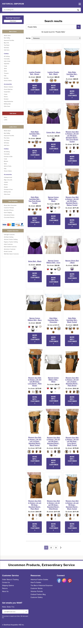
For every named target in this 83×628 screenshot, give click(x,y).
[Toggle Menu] (79, 4)
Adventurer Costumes (9, 249)
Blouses (6, 161)
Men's (5, 117)
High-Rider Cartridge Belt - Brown (34, 134)
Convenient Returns (9, 217)
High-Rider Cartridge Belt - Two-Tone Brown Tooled (35, 200)
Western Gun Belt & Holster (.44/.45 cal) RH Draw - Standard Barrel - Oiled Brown (53, 505)
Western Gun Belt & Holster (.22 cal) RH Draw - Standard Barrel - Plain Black (34, 505)
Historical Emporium (13, 4)
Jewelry (6, 182)
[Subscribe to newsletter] (26, 612)
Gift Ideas (6, 47)
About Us (5, 591)
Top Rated (6, 45)
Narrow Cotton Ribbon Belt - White (53, 380)
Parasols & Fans (8, 189)
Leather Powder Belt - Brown (35, 73)
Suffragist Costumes (9, 234)
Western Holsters (8, 87)
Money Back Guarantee (10, 205)
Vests (5, 68)
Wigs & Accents (8, 180)
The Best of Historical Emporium (42, 585)
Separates (6, 63)
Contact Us (6, 582)
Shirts (5, 71)
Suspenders (7, 92)
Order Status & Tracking (10, 579)
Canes (5, 94)
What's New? (7, 35)
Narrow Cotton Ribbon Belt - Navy (35, 319)
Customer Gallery (37, 597)
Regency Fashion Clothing (11, 242)
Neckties (6, 78)
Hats (5, 75)
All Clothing (7, 56)
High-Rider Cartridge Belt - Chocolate (53, 320)
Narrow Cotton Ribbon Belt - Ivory (53, 261)
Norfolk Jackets (8, 251)
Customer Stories (36, 588)
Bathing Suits (7, 104)
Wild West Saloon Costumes (11, 254)
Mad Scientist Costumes (10, 246)
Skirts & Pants (7, 166)
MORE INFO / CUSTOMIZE (35, 87)
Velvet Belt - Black (34, 261)
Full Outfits (7, 59)
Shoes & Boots (8, 80)
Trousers (6, 73)
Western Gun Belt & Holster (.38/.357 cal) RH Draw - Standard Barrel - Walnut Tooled (72, 201)
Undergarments (8, 177)
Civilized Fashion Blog (38, 594)
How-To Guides (36, 582)
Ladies (5, 119)
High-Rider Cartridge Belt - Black (72, 74)
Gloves (6, 96)
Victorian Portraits (37, 591)
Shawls (6, 187)
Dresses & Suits (8, 156)
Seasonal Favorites (9, 40)
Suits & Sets (7, 61)
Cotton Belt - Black (53, 132)
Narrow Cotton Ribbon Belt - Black (53, 199)
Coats (5, 66)
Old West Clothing (8, 237)
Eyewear (6, 99)
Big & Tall (6, 43)
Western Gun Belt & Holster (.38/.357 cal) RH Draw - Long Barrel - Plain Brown (35, 382)
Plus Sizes (6, 138)
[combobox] (50, 27)
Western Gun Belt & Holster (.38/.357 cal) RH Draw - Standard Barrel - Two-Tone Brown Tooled (72, 136)
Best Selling (7, 38)
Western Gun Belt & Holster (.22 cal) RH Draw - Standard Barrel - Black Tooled (72, 505)
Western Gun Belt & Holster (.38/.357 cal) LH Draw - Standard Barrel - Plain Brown (72, 382)
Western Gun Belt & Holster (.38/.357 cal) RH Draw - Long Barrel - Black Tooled (72, 441)
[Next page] (61, 548)
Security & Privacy (9, 210)
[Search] (79, 27)
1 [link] (46, 547)
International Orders (9, 215)
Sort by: (28, 38)
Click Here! (13, 21)
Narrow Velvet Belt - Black (72, 261)
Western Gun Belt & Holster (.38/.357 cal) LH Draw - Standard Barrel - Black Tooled (34, 441)
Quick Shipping (8, 212)
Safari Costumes (8, 244)
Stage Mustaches (8, 101)
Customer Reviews (9, 207)
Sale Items (6, 50)
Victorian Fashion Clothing (11, 239)
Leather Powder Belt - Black (53, 73)
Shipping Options (8, 585)
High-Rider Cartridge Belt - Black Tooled (72, 320)
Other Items (7, 106)
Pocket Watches (8, 89)
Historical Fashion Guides (39, 579)
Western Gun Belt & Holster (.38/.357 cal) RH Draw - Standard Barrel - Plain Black (53, 441)
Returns (5, 588)
